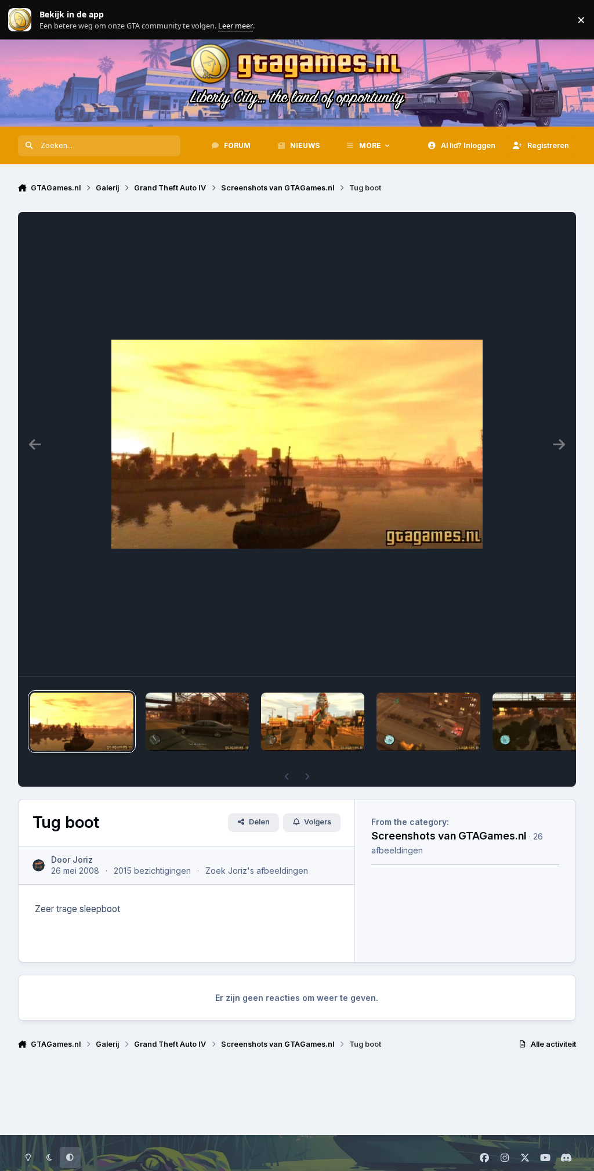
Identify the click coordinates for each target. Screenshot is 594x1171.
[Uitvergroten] (297, 444)
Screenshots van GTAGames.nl (449, 835)
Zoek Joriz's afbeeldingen (256, 870)
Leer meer (19, 20)
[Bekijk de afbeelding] (81, 722)
